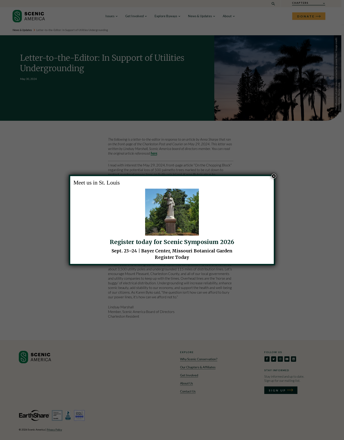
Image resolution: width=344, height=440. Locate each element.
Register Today (172, 257)
